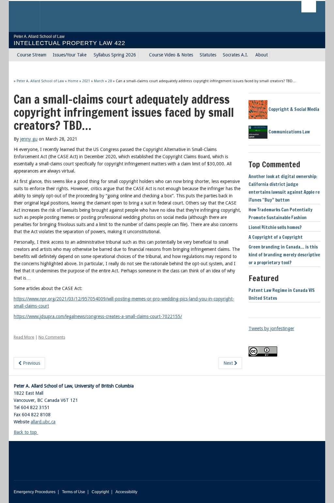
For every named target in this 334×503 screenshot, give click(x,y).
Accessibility (126, 492)
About (261, 54)
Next (228, 363)
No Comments (51, 337)
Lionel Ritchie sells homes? (275, 227)
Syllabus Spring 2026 (115, 54)
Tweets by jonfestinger (271, 328)
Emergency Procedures (34, 492)
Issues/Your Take (69, 54)
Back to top (26, 432)
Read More (24, 337)
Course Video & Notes (171, 54)
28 (110, 81)
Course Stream (31, 54)
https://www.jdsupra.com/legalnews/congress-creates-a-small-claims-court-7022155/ (98, 316)
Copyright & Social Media (293, 109)
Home (73, 81)
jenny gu (29, 139)
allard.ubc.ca (43, 421)
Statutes (208, 54)
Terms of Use (73, 492)
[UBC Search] (308, 6)
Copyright (100, 492)
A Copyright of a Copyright (276, 237)
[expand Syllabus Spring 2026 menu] (142, 54)
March (99, 81)
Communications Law (288, 132)
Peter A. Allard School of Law (40, 81)
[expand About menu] (274, 54)
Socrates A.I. (235, 54)
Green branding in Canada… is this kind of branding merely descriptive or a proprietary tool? (284, 255)
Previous (31, 363)
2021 (86, 81)
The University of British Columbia (29, 16)
